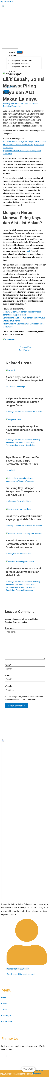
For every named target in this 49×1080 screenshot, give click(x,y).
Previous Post (24, 347)
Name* (8, 665)
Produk (12, 56)
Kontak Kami (6, 1022)
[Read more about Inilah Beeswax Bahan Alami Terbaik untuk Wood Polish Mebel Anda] (20, 562)
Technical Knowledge (12, 106)
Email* (7, 675)
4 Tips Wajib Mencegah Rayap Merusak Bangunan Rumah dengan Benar (24, 402)
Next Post (24, 350)
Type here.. (9, 628)
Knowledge (20, 387)
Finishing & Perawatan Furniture (19, 411)
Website (8, 686)
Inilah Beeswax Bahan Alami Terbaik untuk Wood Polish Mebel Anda (23, 572)
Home (12, 53)
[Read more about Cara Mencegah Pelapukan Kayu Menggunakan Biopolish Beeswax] (13, 420)
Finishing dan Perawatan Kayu (15, 104)
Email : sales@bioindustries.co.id (20, 974)
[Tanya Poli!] (39, 1072)
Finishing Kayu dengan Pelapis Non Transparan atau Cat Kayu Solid (23, 491)
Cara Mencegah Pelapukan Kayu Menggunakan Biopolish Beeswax (24, 430)
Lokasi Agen (6, 1016)
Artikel (4, 1010)
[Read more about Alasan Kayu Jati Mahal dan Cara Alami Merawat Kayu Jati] (10, 370)
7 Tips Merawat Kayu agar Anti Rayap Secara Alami (24, 141)
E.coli (28, 251)
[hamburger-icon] (20, 52)
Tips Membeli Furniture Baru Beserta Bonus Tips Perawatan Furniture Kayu (23, 460)
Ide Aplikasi (33, 104)
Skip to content (6, 1)
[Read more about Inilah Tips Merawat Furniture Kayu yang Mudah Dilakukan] (18, 509)
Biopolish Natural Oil (21, 67)
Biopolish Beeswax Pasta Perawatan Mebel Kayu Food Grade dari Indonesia (23, 544)
